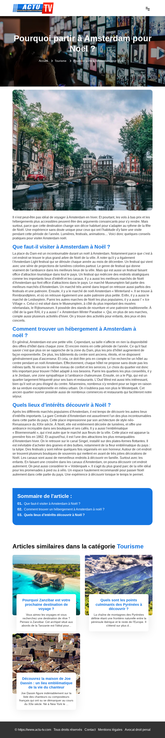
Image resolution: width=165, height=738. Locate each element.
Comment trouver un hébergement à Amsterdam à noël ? (60, 509)
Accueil (43, 60)
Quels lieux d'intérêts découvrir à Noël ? (51, 515)
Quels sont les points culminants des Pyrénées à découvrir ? (119, 604)
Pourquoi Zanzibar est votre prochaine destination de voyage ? (46, 604)
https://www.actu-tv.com (34, 729)
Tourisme (60, 60)
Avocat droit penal (138, 729)
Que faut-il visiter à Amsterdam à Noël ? (48, 503)
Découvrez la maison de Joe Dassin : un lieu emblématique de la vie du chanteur (46, 683)
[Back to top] (154, 727)
